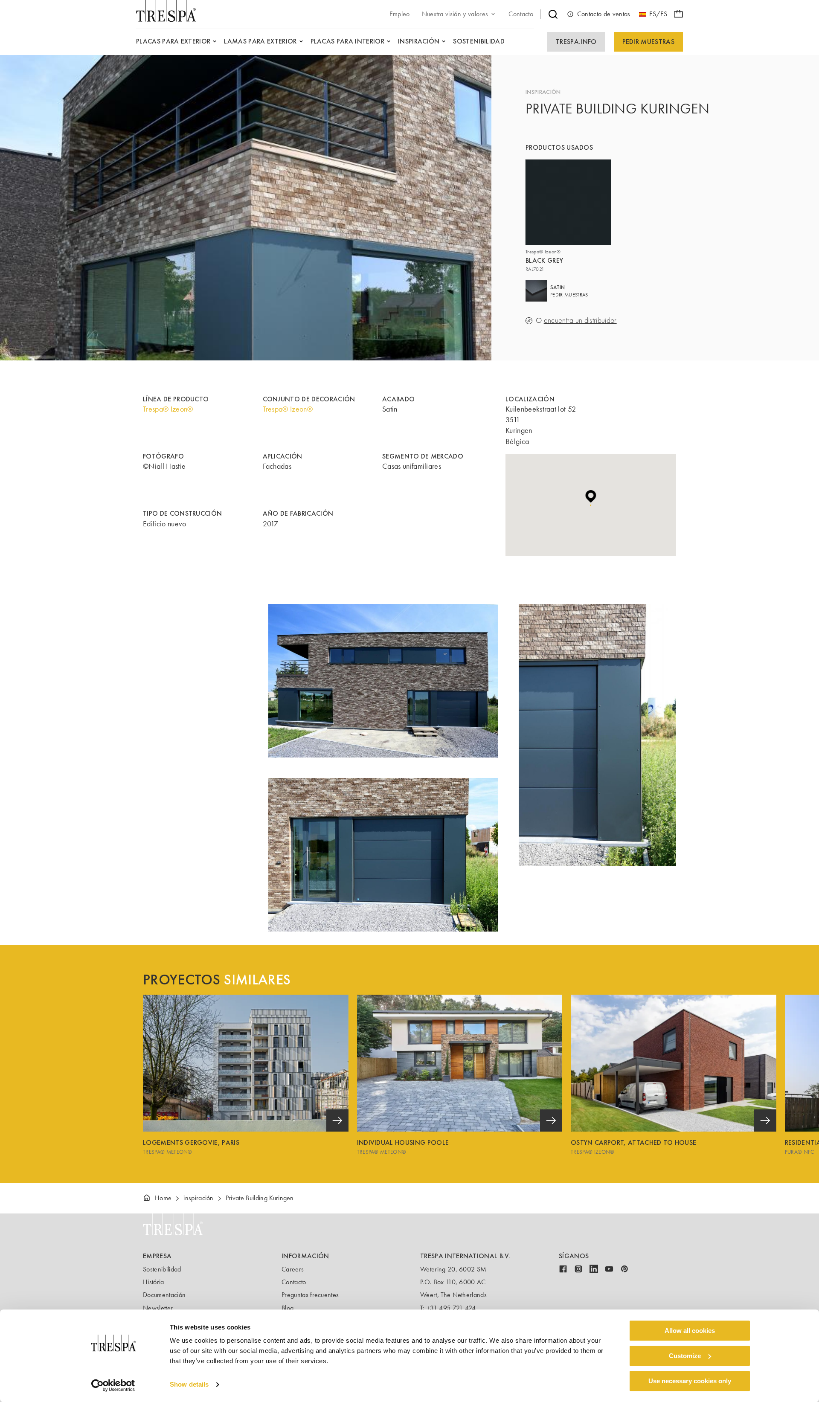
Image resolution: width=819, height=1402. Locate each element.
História (153, 1282)
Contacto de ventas (603, 14)
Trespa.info (576, 41)
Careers (293, 1269)
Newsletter (158, 1308)
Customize (685, 1355)
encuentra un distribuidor (580, 320)
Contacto (294, 1282)
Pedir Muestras (648, 41)
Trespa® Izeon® (168, 409)
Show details (189, 1384)
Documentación (164, 1295)
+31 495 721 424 (451, 1308)
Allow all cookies (690, 1330)
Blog (287, 1308)
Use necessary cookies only (689, 1381)
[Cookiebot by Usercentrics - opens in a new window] (113, 1385)
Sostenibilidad (162, 1269)
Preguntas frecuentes (310, 1295)
